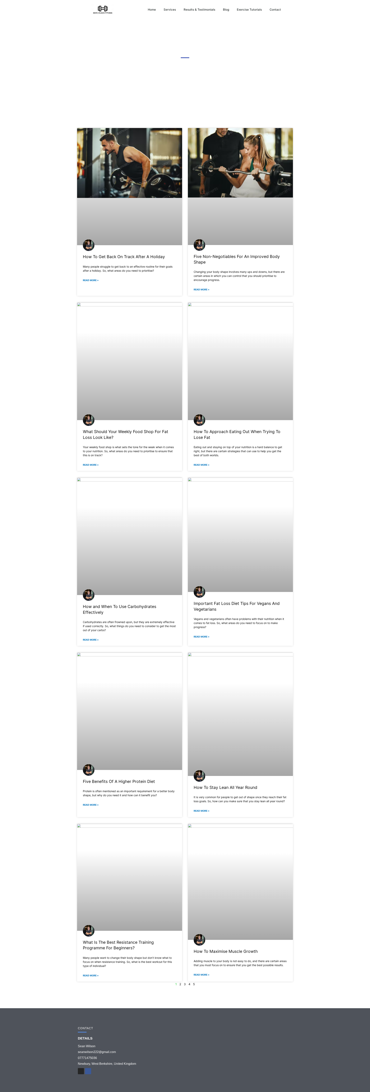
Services (170, 9)
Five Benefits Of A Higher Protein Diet (119, 781)
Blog (226, 9)
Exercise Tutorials (249, 9)
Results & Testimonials (199, 9)
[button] (291, 10)
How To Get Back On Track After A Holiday (124, 256)
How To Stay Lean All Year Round (225, 787)
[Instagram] (81, 1071)
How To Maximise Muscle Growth (226, 951)
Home (152, 9)
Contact (275, 9)
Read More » (91, 280)
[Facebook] (88, 1071)
